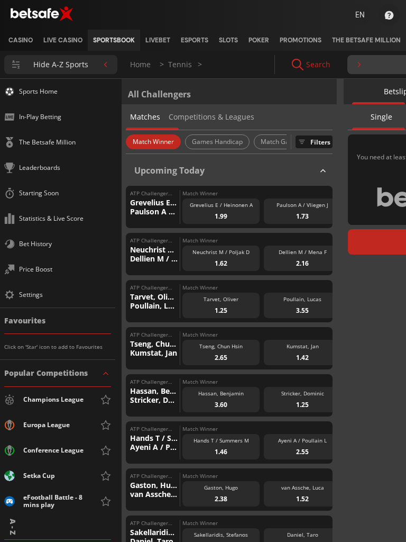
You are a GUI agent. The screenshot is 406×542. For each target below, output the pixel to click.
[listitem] (20, 40)
